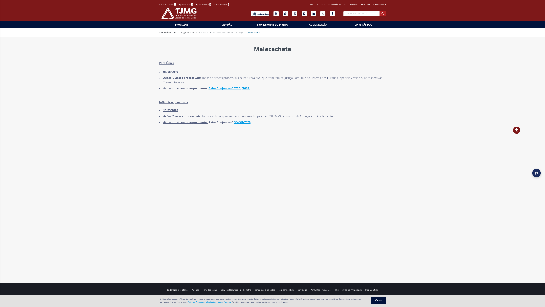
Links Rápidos (363, 24)
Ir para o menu (186, 4)
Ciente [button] (378, 300)
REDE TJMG (365, 4)
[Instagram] (294, 13)
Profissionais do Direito (272, 24)
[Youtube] (276, 13)
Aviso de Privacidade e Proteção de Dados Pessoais (209, 302)
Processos (181, 24)
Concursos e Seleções (264, 290)
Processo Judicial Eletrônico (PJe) (228, 32)
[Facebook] (332, 13)
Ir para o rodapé (221, 4)
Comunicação (318, 24)
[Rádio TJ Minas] (260, 13)
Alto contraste (317, 4)
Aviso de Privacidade (352, 290)
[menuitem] (167, 4)
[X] (322, 13)
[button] (536, 173)
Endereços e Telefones (177, 290)
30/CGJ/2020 (242, 122)
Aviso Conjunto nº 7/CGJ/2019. (229, 88)
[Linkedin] (313, 13)
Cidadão (227, 24)
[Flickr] (304, 13)
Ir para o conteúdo (167, 4)
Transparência (334, 4)
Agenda (195, 290)
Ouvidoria (302, 290)
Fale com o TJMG (351, 4)
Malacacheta (254, 32)
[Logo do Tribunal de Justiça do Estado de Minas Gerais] (179, 15)
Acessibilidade (379, 4)
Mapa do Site (371, 290)
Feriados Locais (210, 290)
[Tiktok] (285, 13)
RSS (337, 290)
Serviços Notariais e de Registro (236, 290)
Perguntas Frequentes (321, 290)
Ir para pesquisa (203, 4)
